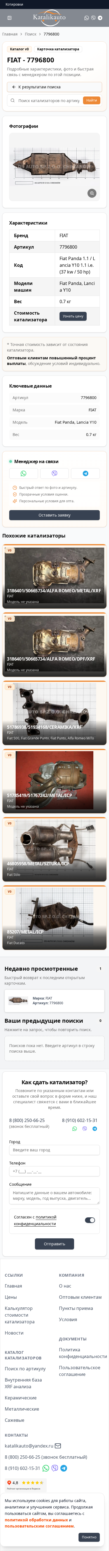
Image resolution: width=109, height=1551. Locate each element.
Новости (14, 1333)
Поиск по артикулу (25, 1369)
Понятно (89, 1537)
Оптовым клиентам (80, 1297)
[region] (54, 167)
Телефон (17, 1163)
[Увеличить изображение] (91, 193)
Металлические (22, 1409)
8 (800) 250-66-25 (27, 1120)
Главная (10, 34)
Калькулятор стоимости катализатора (20, 1315)
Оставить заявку (54, 515)
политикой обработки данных (36, 1519)
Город (14, 1141)
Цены (11, 1297)
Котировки (14, 4)
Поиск (30, 34)
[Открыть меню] (9, 18)
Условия (68, 1319)
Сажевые (14, 1420)
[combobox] (54, 100)
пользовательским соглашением (39, 1526)
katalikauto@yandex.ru (29, 1446)
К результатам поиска (39, 86)
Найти (91, 100)
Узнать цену (73, 316)
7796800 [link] (51, 34)
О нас (65, 1286)
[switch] (90, 1220)
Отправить (54, 1243)
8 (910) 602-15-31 (80, 1120)
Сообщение (20, 1184)
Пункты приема (76, 1308)
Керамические (21, 1398)
